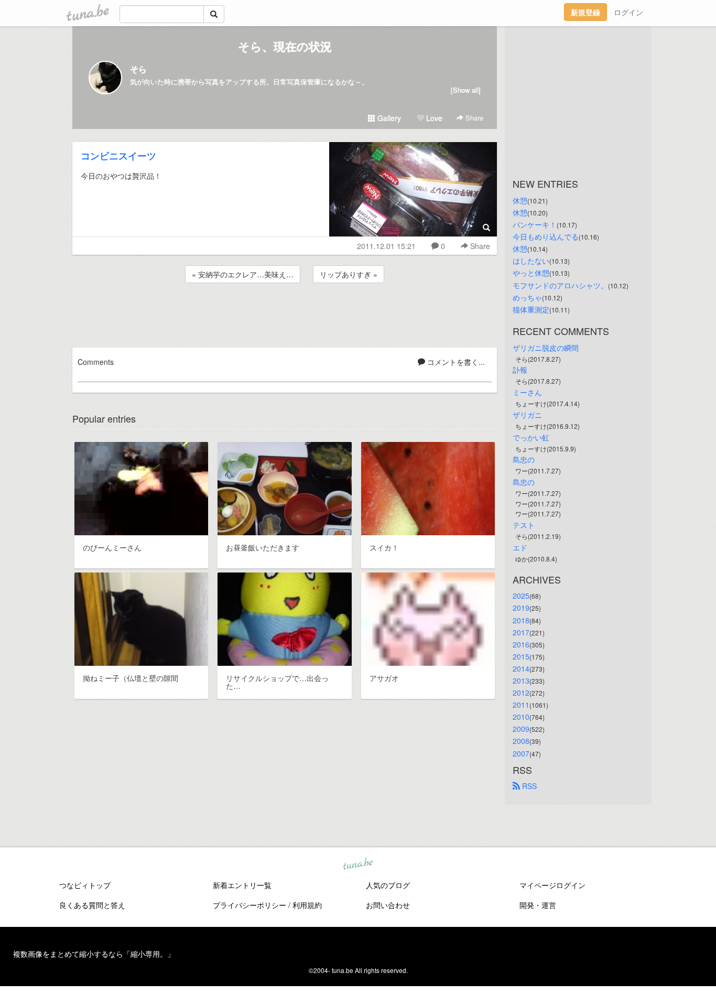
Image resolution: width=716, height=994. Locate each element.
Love (433, 118)
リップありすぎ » (348, 274)
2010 (521, 716)
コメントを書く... (455, 361)
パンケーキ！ (535, 224)
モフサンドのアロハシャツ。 (560, 285)
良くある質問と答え (92, 905)
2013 (521, 680)
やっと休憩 (531, 272)
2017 (521, 632)
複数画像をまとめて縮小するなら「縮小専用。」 (94, 953)
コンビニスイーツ (118, 156)
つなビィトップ (85, 885)
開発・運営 (537, 905)
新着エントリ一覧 (242, 885)
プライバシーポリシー (249, 905)
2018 (521, 620)
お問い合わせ (388, 905)
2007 (521, 753)
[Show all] (466, 90)
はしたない (531, 260)
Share (473, 118)
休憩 (520, 200)
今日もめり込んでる (546, 236)
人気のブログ (388, 885)
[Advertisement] (284, 313)
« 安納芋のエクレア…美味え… (243, 274)
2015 (521, 656)
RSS (528, 786)
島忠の (524, 459)
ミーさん (527, 392)
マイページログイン (552, 885)
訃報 (520, 369)
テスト (524, 525)
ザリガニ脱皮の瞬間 (546, 347)
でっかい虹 (531, 437)
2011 (521, 704)
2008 (521, 741)
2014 (521, 668)
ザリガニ (527, 414)
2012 (521, 692)
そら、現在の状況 (285, 46)
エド (520, 547)
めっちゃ (527, 297)
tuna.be (357, 864)
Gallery (388, 118)
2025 (521, 595)
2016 (521, 644)
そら (138, 69)
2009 (521, 728)
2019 (521, 607)
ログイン (628, 12)
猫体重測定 (531, 309)
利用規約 (307, 905)
